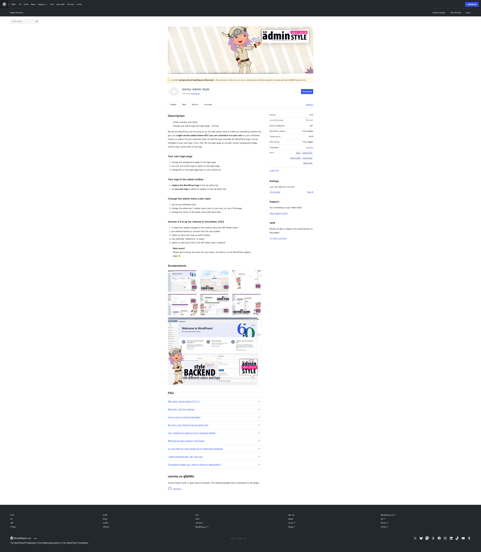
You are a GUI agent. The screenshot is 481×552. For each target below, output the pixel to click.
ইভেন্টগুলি (290, 519)
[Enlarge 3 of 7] (259, 273)
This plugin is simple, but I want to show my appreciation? (194, 464)
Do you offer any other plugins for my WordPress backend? (195, 449)
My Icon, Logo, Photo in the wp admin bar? (188, 425)
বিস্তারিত (173, 104)
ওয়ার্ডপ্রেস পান (472, 4)
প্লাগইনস (105, 523)
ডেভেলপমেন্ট (208, 104)
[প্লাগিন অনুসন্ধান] (36, 21)
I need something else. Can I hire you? (185, 457)
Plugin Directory (16, 13)
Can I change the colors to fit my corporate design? (192, 433)
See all (310, 192)
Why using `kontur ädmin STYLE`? (184, 401)
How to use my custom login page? (184, 417)
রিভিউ (184, 104)
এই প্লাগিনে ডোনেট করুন (278, 238)
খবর (11, 519)
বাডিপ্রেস (384, 527)
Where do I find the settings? (181, 409)
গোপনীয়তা (13, 527)
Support (309, 104)
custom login (307, 158)
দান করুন (291, 523)
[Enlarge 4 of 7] (194, 297)
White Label (308, 163)
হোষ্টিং (11, 523)
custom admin (295, 158)
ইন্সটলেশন (195, 104)
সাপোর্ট (197, 519)
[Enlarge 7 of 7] (259, 321)
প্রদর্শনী (105, 515)
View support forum (279, 213)
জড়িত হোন (291, 515)
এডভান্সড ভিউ (274, 170)
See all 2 (309, 147)
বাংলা (35, 538)
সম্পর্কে (12, 515)
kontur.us (195, 93)
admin (298, 153)
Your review (275, 192)
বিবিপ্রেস (384, 523)
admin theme (307, 153)
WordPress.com (388, 515)
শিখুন (196, 515)
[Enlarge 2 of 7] (226, 273)
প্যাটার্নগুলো (106, 527)
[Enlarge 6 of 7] (259, 297)
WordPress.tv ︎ (202, 527)
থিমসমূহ (105, 519)
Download (307, 91)
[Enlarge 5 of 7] (226, 297)
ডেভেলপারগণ (199, 523)
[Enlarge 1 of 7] (194, 273)
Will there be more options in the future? (186, 441)
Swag (291, 527)
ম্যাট (383, 519)
